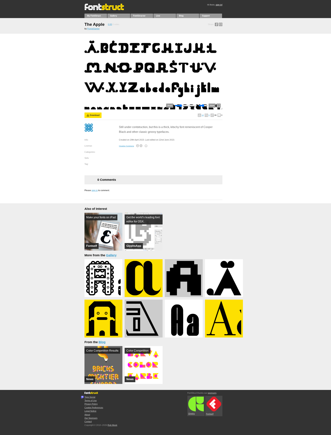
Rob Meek (112, 425)
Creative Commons (126, 146)
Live (158, 16)
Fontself (209, 414)
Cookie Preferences (93, 407)
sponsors (212, 393)
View (212, 105)
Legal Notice (90, 411)
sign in (95, 190)
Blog (181, 16)
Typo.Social (89, 397)
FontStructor (139, 16)
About (87, 414)
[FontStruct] (107, 9)
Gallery (113, 16)
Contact (88, 421)
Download (94, 115)
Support (206, 16)
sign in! (219, 5)
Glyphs (191, 413)
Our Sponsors (90, 418)
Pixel (170, 105)
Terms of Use (90, 400)
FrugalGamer (93, 29)
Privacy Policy (91, 404)
